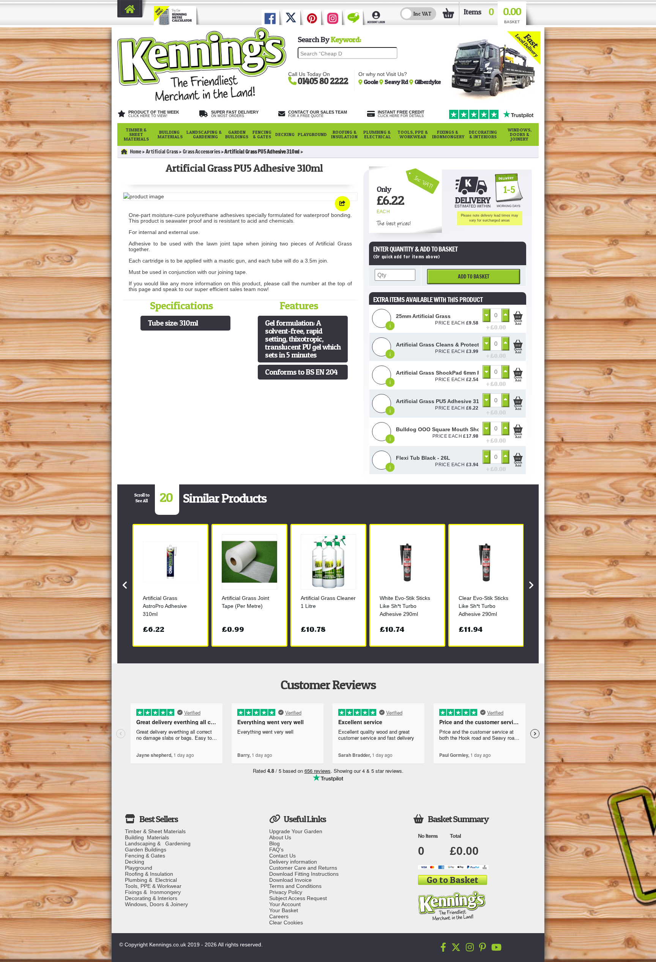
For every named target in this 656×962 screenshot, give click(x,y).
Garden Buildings (236, 134)
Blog (274, 843)
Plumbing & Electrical (377, 134)
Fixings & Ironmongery (448, 134)
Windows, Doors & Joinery (519, 134)
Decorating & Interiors (483, 134)
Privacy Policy (285, 892)
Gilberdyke (428, 81)
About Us (280, 837)
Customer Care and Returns (303, 868)
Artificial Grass (162, 151)
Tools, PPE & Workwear (412, 134)
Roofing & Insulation (344, 134)
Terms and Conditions (295, 886)
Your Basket (283, 910)
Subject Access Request (298, 898)
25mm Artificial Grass (423, 316)
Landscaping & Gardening (204, 134)
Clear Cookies (286, 922)
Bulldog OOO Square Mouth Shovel (442, 429)
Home (135, 151)
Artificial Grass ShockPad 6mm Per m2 (445, 373)
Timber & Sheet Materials (136, 134)
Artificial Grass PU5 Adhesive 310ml (442, 401)
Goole (371, 81)
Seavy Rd (397, 81)
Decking (285, 134)
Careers (279, 916)
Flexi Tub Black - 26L (423, 458)
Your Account (285, 904)
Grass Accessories (201, 151)
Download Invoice (290, 880)
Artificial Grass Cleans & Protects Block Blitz (453, 345)
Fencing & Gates (261, 134)
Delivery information (293, 862)
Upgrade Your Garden (295, 831)
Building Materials (170, 134)
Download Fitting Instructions (304, 874)
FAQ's (276, 849)
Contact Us (282, 856)
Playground (312, 134)
